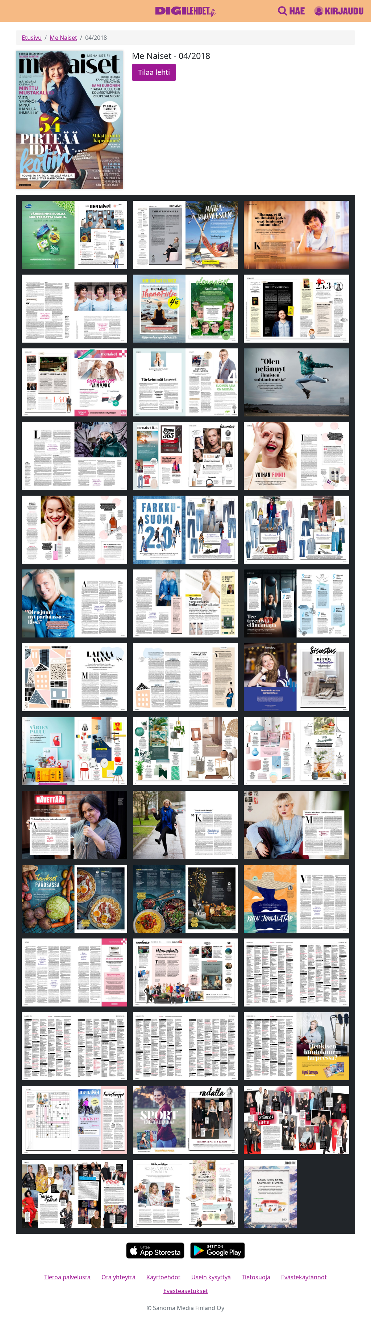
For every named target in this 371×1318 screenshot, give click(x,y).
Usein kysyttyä (211, 1277)
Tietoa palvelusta (67, 1277)
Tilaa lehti (154, 72)
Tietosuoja (256, 1277)
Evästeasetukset (185, 1291)
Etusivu (32, 38)
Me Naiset (63, 38)
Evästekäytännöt (304, 1277)
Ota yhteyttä (118, 1277)
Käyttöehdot (163, 1277)
